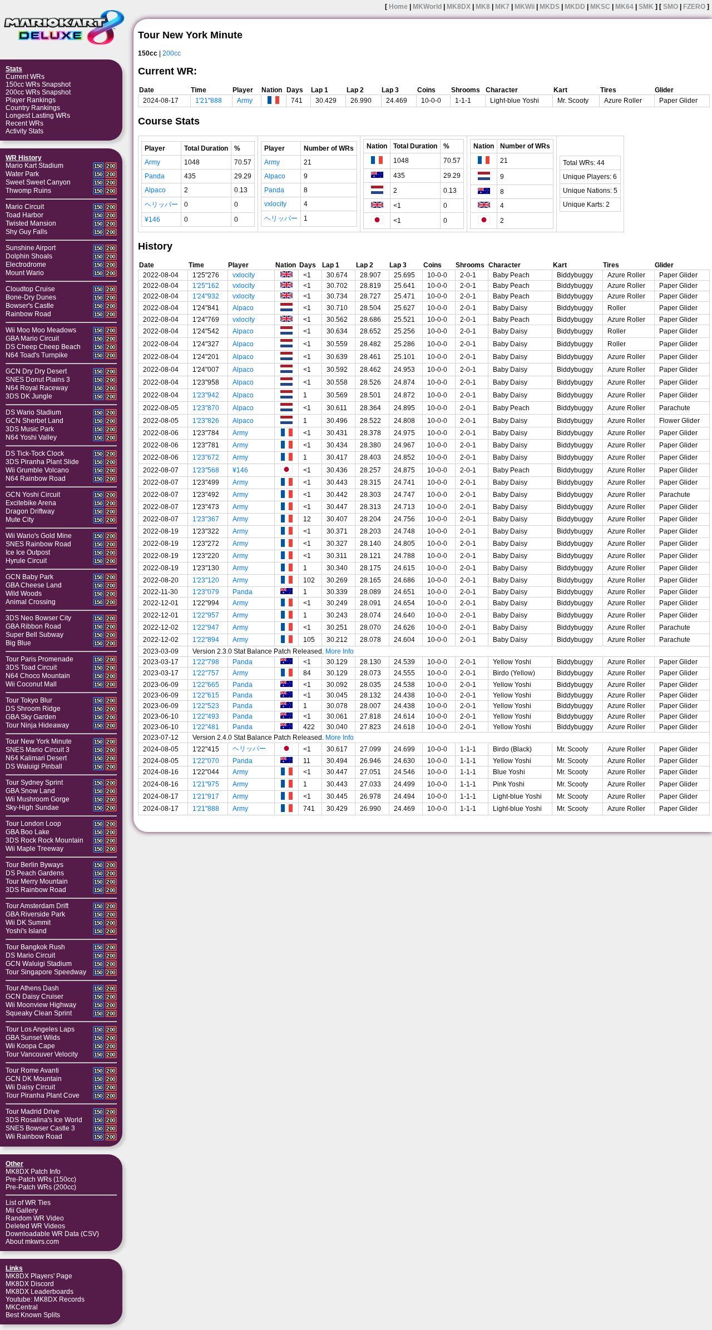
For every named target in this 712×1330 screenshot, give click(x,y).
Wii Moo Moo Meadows (41, 330)
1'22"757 (205, 673)
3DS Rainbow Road (36, 890)
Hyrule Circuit (26, 561)
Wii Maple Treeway (34, 849)
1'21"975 (205, 784)
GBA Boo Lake (28, 832)
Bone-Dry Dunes (31, 297)
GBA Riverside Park (35, 914)
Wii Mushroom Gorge (38, 799)
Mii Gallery (22, 1210)
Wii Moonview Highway (41, 1005)
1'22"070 (205, 761)
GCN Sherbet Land (34, 421)
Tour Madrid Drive (33, 1111)
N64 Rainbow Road (36, 478)
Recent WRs (24, 123)
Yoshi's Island (26, 931)
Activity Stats (24, 131)
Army (245, 100)
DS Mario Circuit (30, 955)
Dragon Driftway (30, 511)
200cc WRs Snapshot (38, 92)
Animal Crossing (31, 602)
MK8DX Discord (30, 1284)
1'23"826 (205, 421)
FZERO (694, 7)
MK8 (483, 7)
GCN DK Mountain (34, 1079)
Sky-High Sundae (32, 807)
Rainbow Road (28, 314)
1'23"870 (205, 408)
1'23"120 (205, 580)
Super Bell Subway (34, 635)
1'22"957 (205, 615)
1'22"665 (205, 685)
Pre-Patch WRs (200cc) (41, 1187)
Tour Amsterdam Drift (37, 906)
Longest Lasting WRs (38, 115)
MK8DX (459, 7)
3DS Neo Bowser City (38, 618)
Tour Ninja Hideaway (37, 725)
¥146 (152, 219)
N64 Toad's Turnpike (37, 355)
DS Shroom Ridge (33, 709)
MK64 (624, 7)
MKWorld (427, 7)
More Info (339, 651)
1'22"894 (205, 640)
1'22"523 (205, 706)
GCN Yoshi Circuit (33, 495)
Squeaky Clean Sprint (39, 1013)
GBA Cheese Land (34, 585)
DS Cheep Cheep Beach (43, 347)
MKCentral (22, 1307)
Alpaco (155, 190)
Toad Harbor (24, 215)
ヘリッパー (161, 204)
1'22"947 (205, 627)
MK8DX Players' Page (39, 1276)
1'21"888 (208, 100)
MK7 (502, 7)
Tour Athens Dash (32, 988)
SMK (646, 7)
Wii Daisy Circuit (30, 1087)
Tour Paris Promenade (39, 659)
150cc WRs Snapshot (38, 84)
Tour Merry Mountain (37, 881)
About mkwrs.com (32, 1242)
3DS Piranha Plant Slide (42, 462)
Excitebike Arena (31, 503)
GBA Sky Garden (31, 717)
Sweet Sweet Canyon (38, 182)
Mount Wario (25, 273)
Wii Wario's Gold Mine (39, 536)
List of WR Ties (28, 1203)
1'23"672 (205, 457)
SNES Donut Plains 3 (38, 379)
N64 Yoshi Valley (31, 437)
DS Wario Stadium (33, 412)
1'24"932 (205, 296)
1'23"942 (205, 395)
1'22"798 (205, 662)
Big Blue (18, 643)
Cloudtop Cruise (30, 289)
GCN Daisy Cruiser (34, 996)
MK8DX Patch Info (33, 1171)
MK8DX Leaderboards (39, 1292)
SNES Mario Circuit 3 (38, 750)
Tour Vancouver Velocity (42, 1054)
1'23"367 (205, 519)
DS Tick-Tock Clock (35, 453)
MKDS (550, 7)
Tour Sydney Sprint (34, 782)
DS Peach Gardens (35, 873)
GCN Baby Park (29, 577)
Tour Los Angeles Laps (40, 1029)
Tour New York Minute (39, 741)
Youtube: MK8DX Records (45, 1299)
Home (398, 7)
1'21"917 (205, 796)
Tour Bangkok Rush (35, 947)
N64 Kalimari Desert (36, 758)
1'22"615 (205, 695)
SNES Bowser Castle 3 (40, 1128)
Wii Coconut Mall (31, 684)
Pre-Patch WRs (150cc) (41, 1179)
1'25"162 (205, 286)
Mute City (20, 520)
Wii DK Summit (28, 922)
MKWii (525, 7)
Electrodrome (26, 264)
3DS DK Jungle (29, 396)
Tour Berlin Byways (34, 865)
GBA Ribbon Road (33, 626)
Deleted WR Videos (35, 1226)
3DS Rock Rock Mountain (44, 840)
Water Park (22, 174)
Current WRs (25, 77)
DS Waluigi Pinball (34, 766)
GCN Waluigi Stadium (39, 964)
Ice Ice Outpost (28, 552)
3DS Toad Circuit (31, 667)
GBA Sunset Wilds (33, 1038)
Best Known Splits (33, 1315)
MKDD (575, 7)
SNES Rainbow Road (38, 544)
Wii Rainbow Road (34, 1136)
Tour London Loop (33, 824)
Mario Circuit (25, 207)
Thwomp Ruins (28, 191)
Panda (155, 176)
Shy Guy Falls (26, 232)
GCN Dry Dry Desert (36, 371)
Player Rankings (31, 100)
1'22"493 (205, 716)
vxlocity (275, 204)
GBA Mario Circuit (32, 338)
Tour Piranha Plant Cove (43, 1095)
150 (98, 166)
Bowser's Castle (30, 306)
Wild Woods (24, 593)
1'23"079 (205, 592)
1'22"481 (205, 727)
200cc (171, 53)
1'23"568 (205, 470)
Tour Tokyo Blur (29, 700)
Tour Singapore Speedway (46, 972)
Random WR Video (35, 1218)
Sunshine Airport (31, 248)
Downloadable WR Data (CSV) (52, 1234)
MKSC (600, 7)
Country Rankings (33, 108)
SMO (670, 7)
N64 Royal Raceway (37, 388)
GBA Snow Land (30, 791)
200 (110, 166)
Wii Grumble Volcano (37, 470)
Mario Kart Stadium (34, 166)
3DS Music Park (30, 429)
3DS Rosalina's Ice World (44, 1120)
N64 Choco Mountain (38, 676)
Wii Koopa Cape (30, 1046)
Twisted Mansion (31, 223)
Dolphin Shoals (29, 256)
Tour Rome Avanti (32, 1070)
